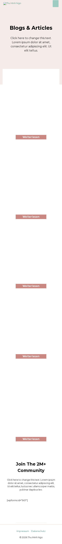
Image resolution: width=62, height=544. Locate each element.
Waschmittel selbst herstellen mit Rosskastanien (31, 160)
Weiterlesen (31, 137)
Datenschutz (38, 531)
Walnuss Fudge (31, 235)
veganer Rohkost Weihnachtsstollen (31, 307)
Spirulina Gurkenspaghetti (31, 377)
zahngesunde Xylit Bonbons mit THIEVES (31, 81)
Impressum (23, 531)
